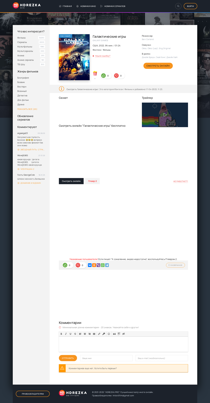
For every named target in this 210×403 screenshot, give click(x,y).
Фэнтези (97, 49)
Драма (20, 104)
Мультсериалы (25, 51)
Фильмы (21, 37)
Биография (23, 77)
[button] (61, 333)
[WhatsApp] (103, 265)
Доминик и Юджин (30, 183)
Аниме (20, 55)
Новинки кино (88, 6)
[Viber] (98, 265)
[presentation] (61, 333)
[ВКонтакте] (90, 265)
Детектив (22, 95)
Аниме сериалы (25, 59)
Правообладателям (33, 394)
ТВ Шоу (21, 64)
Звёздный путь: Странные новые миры (32, 149)
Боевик (21, 82)
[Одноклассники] (94, 265)
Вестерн (21, 86)
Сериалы (22, 42)
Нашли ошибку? (103, 55)
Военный (22, 91)
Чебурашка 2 (27, 169)
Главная (67, 6)
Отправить (68, 358)
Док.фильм (23, 99)
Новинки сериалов (114, 6)
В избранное (176, 265)
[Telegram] (107, 265)
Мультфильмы (24, 46)
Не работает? (180, 181)
